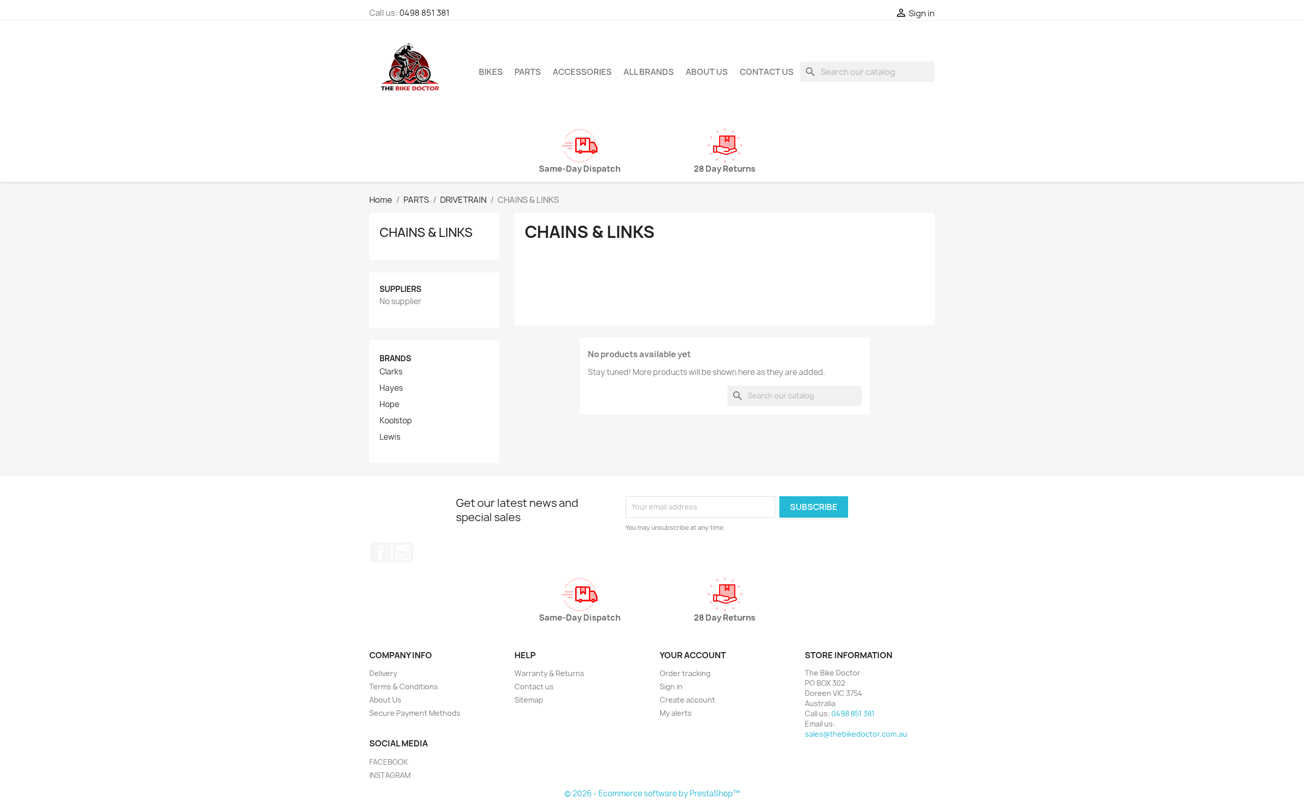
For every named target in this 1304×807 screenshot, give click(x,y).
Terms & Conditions (403, 686)
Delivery (383, 673)
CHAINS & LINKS (426, 232)
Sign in (671, 686)
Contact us (534, 686)
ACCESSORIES (582, 71)
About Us (707, 71)
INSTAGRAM (390, 775)
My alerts (676, 713)
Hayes (391, 388)
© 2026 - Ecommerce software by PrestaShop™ (652, 793)
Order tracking (685, 673)
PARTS (527, 71)
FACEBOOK (388, 762)
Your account (693, 655)
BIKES (491, 71)
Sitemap (528, 700)
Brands (395, 358)
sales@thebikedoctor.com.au (856, 734)
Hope (389, 404)
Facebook (380, 552)
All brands (648, 71)
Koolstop (395, 421)
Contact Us (767, 71)
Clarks (390, 372)
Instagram (403, 552)
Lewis (389, 437)
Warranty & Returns (549, 673)
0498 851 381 (424, 12)
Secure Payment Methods (414, 713)
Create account (687, 700)
